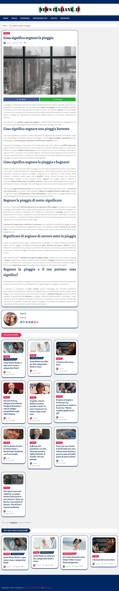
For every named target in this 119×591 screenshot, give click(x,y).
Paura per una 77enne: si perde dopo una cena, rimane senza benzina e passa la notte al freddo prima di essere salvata (66, 451)
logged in (14, 522)
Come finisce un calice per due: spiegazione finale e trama (39, 364)
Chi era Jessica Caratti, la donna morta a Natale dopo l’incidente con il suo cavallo (13, 450)
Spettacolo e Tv (40, 18)
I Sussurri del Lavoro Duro (65, 363)
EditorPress (37, 588)
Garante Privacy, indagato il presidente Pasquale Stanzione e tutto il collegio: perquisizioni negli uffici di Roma (12, 407)
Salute (54, 18)
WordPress (28, 588)
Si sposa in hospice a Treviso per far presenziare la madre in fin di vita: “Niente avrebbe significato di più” (66, 407)
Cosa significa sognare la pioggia (19, 26)
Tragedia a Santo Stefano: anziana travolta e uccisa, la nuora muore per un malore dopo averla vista (38, 408)
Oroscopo (64, 18)
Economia (25, 18)
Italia (14, 18)
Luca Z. (9, 43)
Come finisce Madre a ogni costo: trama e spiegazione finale (12, 365)
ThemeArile (48, 588)
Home (5, 18)
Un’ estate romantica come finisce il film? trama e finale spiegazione (74, 560)
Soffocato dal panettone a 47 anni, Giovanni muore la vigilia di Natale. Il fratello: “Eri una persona (38, 453)
